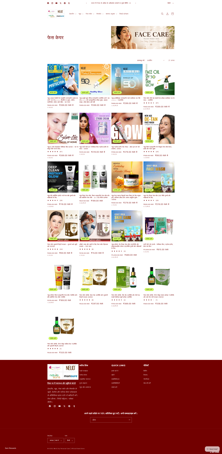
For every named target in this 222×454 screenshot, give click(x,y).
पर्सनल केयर (83, 375)
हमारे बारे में (114, 371)
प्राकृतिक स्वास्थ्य (85, 379)
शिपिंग (145, 371)
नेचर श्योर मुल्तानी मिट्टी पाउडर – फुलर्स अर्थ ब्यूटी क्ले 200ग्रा (62, 245)
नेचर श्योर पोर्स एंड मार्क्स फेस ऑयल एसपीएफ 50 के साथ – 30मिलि (158, 99)
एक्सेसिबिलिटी (115, 383)
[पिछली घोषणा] (86, 3)
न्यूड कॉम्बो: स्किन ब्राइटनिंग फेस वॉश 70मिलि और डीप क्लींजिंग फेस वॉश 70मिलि (62, 296)
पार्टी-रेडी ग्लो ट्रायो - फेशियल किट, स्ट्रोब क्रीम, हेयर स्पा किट (158, 245)
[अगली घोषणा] (135, 3)
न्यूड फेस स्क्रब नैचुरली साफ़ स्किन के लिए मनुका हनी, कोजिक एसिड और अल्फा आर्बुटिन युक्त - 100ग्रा (126, 197)
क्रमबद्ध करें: (141, 60)
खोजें (112, 375)
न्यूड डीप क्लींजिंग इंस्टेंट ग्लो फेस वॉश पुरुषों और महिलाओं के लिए (61, 196)
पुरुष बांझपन (83, 383)
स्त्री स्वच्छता (83, 371)
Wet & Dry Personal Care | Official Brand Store (69, 448)
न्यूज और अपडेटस (85, 387)
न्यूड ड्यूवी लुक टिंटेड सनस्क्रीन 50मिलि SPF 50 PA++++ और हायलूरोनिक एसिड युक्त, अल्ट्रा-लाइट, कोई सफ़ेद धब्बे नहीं (94, 100)
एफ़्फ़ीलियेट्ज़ (115, 379)
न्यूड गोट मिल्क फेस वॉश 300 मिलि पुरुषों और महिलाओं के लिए (157, 196)
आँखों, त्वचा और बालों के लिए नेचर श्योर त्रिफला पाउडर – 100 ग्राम (93, 245)
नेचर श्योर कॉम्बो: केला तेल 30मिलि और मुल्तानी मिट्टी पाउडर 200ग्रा (93, 296)
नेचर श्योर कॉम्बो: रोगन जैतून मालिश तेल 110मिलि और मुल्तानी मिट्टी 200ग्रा (62, 345)
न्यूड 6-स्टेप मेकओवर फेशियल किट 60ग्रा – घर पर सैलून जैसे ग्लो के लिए (63, 148)
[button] (72, 13)
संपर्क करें (114, 387)
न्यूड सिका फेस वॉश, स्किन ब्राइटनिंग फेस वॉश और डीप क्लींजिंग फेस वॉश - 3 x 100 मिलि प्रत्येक (94, 196)
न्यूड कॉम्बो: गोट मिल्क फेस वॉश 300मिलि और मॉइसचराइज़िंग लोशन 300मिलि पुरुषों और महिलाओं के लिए (126, 246)
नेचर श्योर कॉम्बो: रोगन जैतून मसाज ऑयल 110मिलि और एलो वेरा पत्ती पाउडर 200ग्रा (158, 296)
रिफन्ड (145, 375)
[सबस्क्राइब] (129, 419)
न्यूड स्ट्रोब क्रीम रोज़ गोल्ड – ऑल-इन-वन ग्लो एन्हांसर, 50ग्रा (125, 148)
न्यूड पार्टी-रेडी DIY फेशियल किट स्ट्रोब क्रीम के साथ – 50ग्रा (93, 148)
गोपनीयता (146, 379)
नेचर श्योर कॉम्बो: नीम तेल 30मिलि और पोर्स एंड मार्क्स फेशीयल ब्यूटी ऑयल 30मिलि (125, 296)
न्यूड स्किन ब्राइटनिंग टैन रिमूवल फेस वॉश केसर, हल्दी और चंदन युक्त (157, 148)
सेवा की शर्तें (147, 383)
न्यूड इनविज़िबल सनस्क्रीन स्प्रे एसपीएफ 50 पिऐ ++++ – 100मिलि (125, 99)
